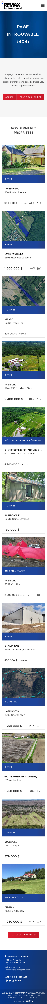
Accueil (9, 97)
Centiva (29, 1001)
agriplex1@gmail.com (21, 970)
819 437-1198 (14, 967)
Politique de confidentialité (19, 995)
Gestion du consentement (29, 997)
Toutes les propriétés (23, 935)
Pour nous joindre (30, 97)
